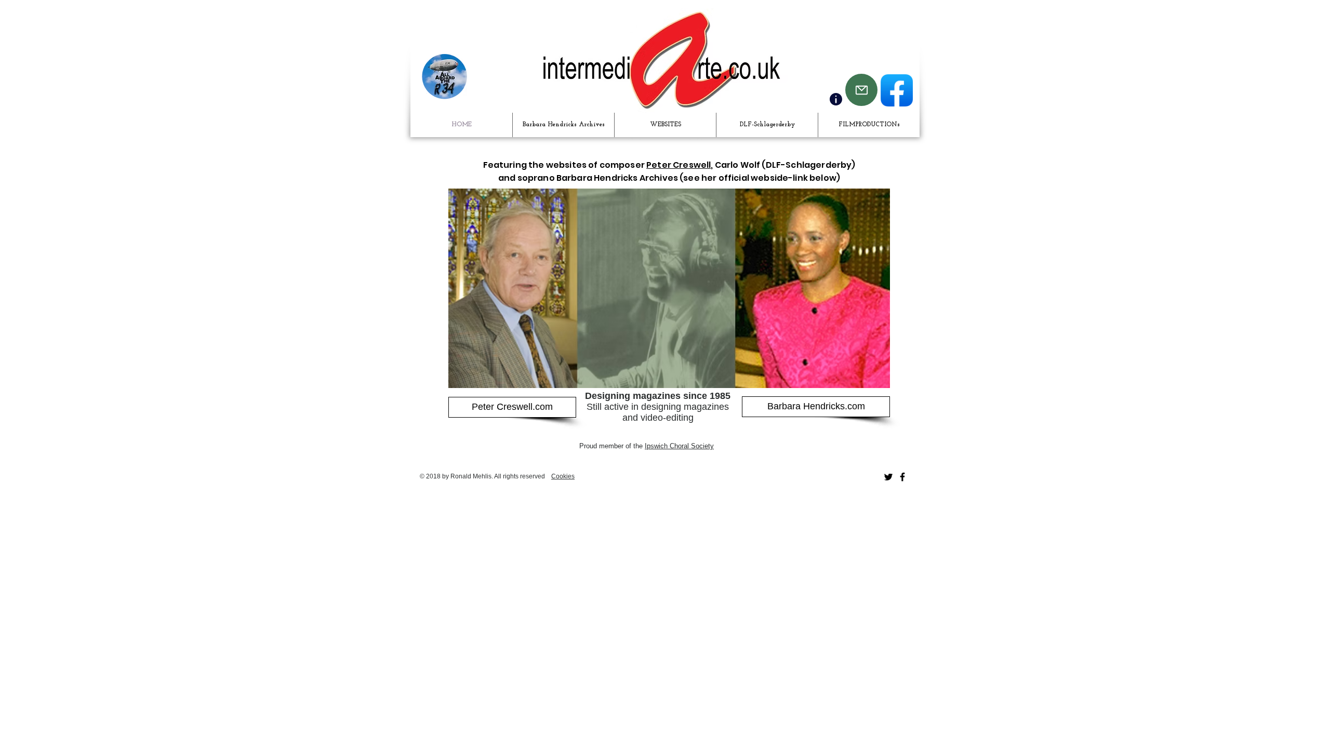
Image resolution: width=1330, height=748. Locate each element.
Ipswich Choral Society (679, 446)
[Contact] (836, 99)
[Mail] (861, 90)
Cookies (563, 476)
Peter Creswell (678, 165)
